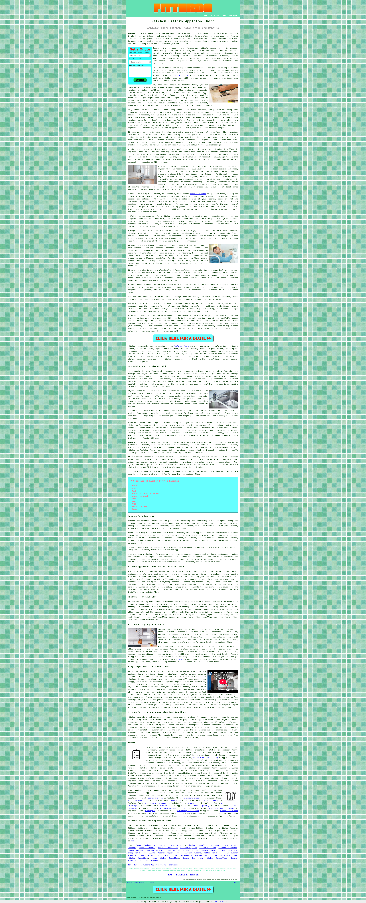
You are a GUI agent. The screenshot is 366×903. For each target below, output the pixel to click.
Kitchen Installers (164, 845)
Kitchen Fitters (219, 845)
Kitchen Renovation (193, 858)
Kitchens (181, 845)
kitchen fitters (175, 190)
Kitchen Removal (147, 848)
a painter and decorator (221, 808)
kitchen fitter (217, 48)
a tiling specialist (138, 801)
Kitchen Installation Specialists (212, 856)
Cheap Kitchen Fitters (177, 850)
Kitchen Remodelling (198, 845)
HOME (205, 15)
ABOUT (218, 15)
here (133, 841)
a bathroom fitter (229, 811)
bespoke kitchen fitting (205, 758)
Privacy (236, 883)
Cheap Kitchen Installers (224, 850)
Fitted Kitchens (143, 845)
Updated (152, 883)
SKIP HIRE (176, 801)
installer (176, 216)
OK (227, 902)
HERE (181, 659)
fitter (185, 316)
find (136, 826)
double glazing (201, 806)
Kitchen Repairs (188, 848)
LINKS (211, 15)
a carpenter (194, 803)
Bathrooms (173, 865)
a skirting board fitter (173, 808)
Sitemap (129, 883)
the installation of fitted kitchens (200, 763)
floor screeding (211, 801)
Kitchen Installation (181, 856)
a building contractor (188, 811)
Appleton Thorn (181, 346)
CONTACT (224, 15)
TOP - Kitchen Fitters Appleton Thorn (147, 865)
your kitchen (195, 41)
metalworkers (166, 806)
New (147, 883)
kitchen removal (155, 798)
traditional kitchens (205, 750)
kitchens (234, 154)
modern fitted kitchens (140, 776)
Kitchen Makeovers (228, 848)
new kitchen (182, 306)
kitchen (196, 224)
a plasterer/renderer (155, 803)
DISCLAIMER (233, 15)
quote (172, 204)
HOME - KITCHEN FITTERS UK (183, 875)
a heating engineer (193, 798)
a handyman (150, 811)
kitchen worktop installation (192, 765)
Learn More (219, 902)
